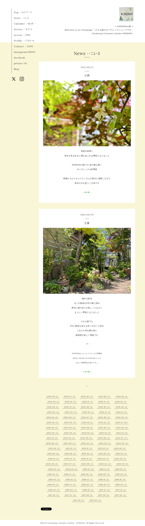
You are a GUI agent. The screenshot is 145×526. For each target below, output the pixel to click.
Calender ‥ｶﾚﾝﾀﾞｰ (25, 23)
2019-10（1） (121, 469)
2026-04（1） (122, 396)
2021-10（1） (103, 448)
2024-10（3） (52, 417)
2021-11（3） (87, 448)
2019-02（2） (54, 479)
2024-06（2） (104, 417)
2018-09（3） (53, 484)
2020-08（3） (52, 464)
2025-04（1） (122, 407)
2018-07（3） (70, 484)
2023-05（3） (122, 428)
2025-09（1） (53, 407)
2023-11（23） (121, 422)
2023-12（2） (104, 422)
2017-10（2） (54, 495)
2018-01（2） (88, 490)
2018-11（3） (104, 479)
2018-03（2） (54, 490)
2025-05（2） (104, 407)
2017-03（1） (79, 500)
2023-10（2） (52, 428)
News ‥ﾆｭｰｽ (21, 18)
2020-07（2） (70, 464)
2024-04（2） (122, 417)
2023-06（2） (104, 428)
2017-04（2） (121, 495)
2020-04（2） (105, 464)
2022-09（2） (86, 438)
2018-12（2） (88, 479)
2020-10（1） (103, 459)
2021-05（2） (71, 453)
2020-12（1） (70, 459)
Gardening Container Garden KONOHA (66, 523)
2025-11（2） (104, 402)
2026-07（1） (70, 396)
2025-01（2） (88, 412)
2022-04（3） (87, 443)
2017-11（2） (121, 490)
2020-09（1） (120, 459)
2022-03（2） (105, 443)
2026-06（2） (87, 396)
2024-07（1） (87, 417)
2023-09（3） (70, 428)
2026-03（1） (54, 402)
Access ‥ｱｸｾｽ (22, 35)
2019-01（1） (71, 479)
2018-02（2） (71, 490)
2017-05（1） (104, 495)
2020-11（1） (87, 459)
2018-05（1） (105, 484)
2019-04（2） (121, 474)
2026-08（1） (53, 396)
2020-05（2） (87, 464)
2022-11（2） (53, 438)
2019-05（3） (104, 474)
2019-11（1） (104, 469)
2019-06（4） (87, 474)
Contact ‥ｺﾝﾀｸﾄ (23, 46)
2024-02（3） (70, 422)
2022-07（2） (122, 438)
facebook (19, 57)
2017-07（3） (71, 495)
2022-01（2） (54, 448)
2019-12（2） (89, 469)
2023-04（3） (52, 433)
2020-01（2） (72, 469)
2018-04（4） (121, 484)
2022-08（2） (104, 438)
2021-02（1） (122, 453)
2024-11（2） (122, 412)
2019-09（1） (53, 474)
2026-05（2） (104, 396)
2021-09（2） (120, 448)
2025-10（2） (121, 402)
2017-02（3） (96, 500)
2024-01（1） (88, 422)
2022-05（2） (70, 443)
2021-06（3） (53, 453)
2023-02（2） (88, 433)
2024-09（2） (70, 417)
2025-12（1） (88, 402)
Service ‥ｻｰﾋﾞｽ (23, 29)
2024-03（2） (53, 422)
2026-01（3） (71, 402)
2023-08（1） (87, 428)
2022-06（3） (52, 443)
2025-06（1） (87, 407)
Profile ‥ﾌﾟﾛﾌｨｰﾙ (24, 40)
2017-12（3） (105, 490)
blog (16, 69)
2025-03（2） (53, 412)
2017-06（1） (87, 495)
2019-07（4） (70, 474)
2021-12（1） (71, 448)
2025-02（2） (71, 412)
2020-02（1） (54, 469)
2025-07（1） (70, 407)
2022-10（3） (69, 438)
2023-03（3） (70, 433)
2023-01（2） (105, 433)
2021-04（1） (88, 453)
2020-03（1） (123, 464)
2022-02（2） (122, 443)
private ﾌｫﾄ (20, 63)
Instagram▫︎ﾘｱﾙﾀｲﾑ (24, 52)
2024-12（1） (105, 412)
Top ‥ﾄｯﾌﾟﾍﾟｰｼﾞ (23, 12)
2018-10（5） (121, 479)
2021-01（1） (54, 459)
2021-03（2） (104, 453)
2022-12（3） (122, 433)
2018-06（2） (87, 484)
